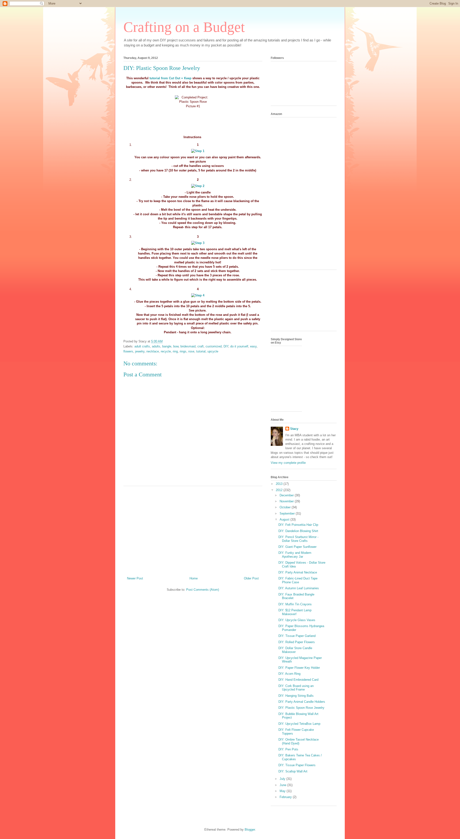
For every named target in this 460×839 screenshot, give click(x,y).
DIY (226, 346)
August (285, 519)
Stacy (294, 429)
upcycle (212, 351)
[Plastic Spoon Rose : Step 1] (197, 151)
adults (156, 346)
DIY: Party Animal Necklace (297, 572)
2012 (279, 490)
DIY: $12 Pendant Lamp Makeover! (294, 612)
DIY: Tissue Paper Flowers (297, 765)
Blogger (250, 829)
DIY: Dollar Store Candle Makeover (295, 650)
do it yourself (239, 346)
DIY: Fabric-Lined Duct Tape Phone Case (297, 580)
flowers (128, 351)
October (286, 507)
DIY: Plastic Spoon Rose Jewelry (301, 707)
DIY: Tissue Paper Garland (297, 636)
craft (200, 346)
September (288, 513)
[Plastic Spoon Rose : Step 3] (197, 243)
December (287, 495)
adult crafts (142, 346)
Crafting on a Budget (184, 27)
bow (175, 346)
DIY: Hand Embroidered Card (298, 679)
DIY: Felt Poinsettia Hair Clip (298, 525)
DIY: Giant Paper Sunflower (297, 547)
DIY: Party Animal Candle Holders (301, 701)
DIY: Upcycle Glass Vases (296, 620)
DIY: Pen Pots (288, 749)
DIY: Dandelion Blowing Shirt (298, 531)
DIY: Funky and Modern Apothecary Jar (294, 554)
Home (194, 578)
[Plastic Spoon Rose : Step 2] (197, 186)
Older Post (251, 578)
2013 (279, 484)
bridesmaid (188, 346)
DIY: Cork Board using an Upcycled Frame (296, 688)
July (283, 779)
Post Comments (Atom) (202, 589)
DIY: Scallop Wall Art (292, 771)
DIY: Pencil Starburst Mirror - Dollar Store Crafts (298, 539)
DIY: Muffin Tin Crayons (295, 604)
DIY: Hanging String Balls (296, 695)
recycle (166, 351)
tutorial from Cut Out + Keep (171, 78)
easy (253, 346)
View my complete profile (288, 463)
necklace (152, 351)
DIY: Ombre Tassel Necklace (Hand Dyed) (298, 741)
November (287, 501)
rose (191, 351)
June (283, 785)
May (283, 791)
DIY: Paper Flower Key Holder (299, 667)
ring (175, 351)
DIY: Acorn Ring (289, 673)
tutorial (201, 351)
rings (183, 351)
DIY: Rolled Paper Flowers (296, 642)
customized (214, 346)
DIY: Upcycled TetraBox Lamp (299, 724)
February (286, 797)
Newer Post (135, 578)
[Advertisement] (193, 529)
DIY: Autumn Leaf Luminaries (298, 588)
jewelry (139, 351)
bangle (166, 346)
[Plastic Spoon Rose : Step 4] (197, 295)
